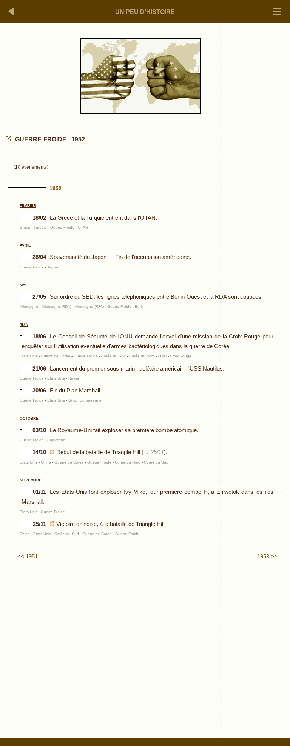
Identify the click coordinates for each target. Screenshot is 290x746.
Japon (52, 267)
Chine (46, 462)
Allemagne (29, 306)
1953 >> (267, 556)
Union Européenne (85, 400)
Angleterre (56, 440)
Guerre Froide (62, 227)
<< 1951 (27, 556)
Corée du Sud (113, 356)
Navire (73, 378)
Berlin (140, 306)
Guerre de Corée (55, 356)
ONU (162, 356)
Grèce (25, 227)
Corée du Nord (142, 356)
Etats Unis (28, 356)
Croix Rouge (180, 356)
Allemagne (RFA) (89, 306)
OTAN (83, 227)
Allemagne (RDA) (56, 306)
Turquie (40, 227)
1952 (55, 188)
